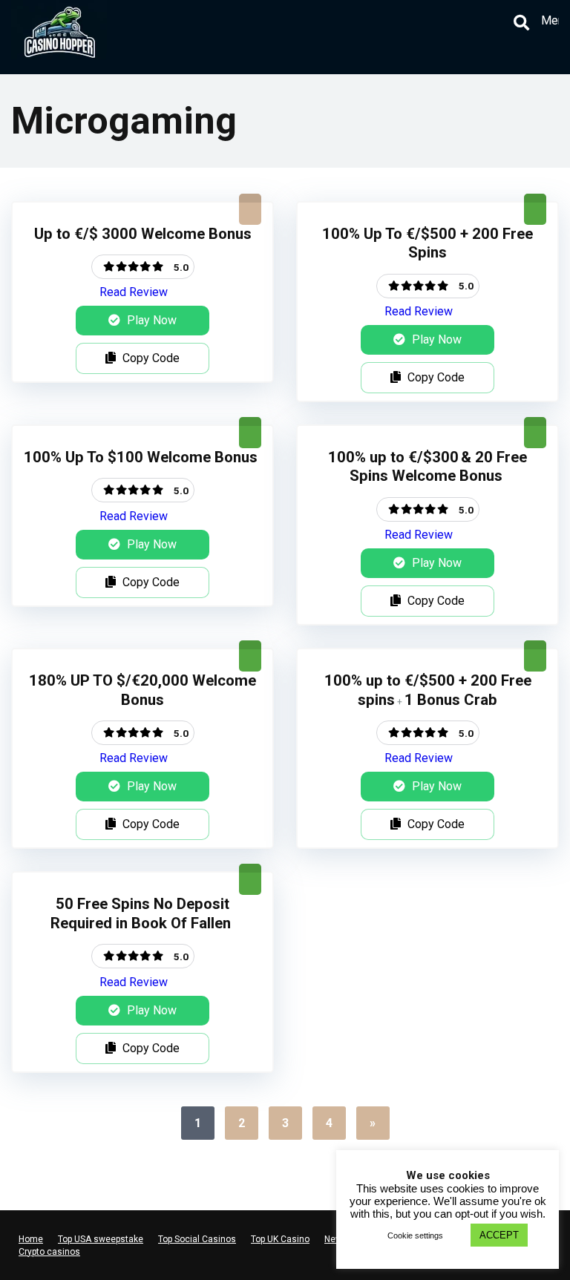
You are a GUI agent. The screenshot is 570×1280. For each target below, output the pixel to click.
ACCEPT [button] (499, 1235)
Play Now (150, 320)
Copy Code (149, 358)
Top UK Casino (280, 1239)
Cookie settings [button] (415, 1235)
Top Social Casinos (197, 1239)
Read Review (133, 292)
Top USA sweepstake (100, 1239)
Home (31, 1239)
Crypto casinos (49, 1252)
